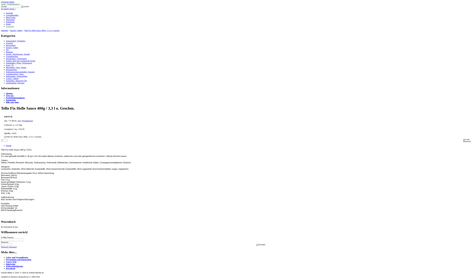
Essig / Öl (10, 65)
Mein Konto (10, 17)
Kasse (8, 24)
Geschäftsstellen (12, 15)
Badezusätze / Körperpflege (16, 76)
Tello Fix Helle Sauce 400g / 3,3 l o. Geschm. (42, 30)
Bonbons (9, 52)
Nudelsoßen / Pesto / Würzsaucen (19, 63)
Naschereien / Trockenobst (16, 59)
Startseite (9, 13)
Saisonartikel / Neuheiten (15, 41)
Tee (7, 50)
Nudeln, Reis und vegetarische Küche (20, 61)
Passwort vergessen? (9, 247)
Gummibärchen (12, 56)
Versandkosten (27, 121)
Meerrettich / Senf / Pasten (16, 67)
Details (8, 146)
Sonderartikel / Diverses (15, 83)
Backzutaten (10, 45)
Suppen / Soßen (16, 30)
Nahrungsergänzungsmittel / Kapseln (20, 72)
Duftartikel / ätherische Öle (16, 81)
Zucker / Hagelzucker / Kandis (18, 54)
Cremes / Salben (12, 79)
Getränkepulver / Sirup (15, 74)
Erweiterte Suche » (8, 9)
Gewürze (9, 43)
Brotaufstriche (11, 70)
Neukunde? (10, 20)
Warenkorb (10, 22)
